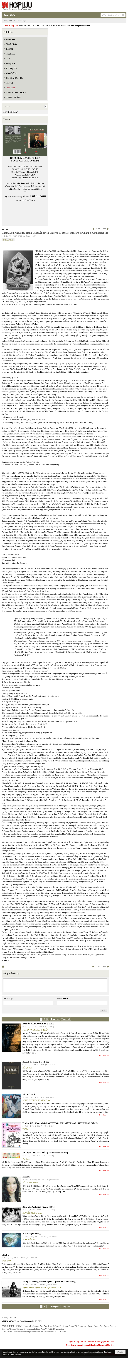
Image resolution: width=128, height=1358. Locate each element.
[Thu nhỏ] (3, 228)
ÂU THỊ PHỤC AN (10, 112)
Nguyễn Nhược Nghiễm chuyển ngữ (36, 1288)
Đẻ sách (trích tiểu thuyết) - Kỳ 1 (36, 1062)
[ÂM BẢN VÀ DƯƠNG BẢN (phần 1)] (11, 1037)
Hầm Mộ (26, 1177)
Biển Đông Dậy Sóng (31, 1233)
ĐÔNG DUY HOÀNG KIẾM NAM (36, 1100)
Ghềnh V (5, 1255)
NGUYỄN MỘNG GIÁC (32, 1213)
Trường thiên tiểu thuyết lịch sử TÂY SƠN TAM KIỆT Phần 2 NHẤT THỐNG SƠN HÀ (60, 1123)
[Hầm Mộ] (11, 1189)
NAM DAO (6, 1261)
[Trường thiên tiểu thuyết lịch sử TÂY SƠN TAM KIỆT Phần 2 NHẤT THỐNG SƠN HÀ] (11, 1135)
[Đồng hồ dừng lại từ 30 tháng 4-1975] (11, 1214)
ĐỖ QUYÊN (27, 1068)
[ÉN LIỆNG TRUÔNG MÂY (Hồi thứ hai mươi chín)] (11, 1155)
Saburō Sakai (56, 1288)
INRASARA (8, 240)
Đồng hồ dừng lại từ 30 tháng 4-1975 (38, 1207)
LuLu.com (40, 183)
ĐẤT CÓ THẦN (29, 1094)
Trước (97, 229)
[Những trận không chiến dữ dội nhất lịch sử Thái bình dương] (11, 1289)
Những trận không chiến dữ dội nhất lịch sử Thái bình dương (49, 1281)
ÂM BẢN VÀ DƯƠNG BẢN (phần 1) (38, 1024)
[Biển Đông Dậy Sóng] (11, 1240)
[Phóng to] (7, 228)
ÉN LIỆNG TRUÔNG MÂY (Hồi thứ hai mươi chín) (45, 1153)
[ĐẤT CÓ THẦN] (11, 1106)
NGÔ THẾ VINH (29, 1240)
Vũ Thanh (26, 1129)
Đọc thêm (102, 1056)
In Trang (3, 966)
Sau (104, 229)
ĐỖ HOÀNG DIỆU (30, 1183)
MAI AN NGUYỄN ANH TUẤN (35, 1030)
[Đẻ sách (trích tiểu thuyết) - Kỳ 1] (11, 1075)
